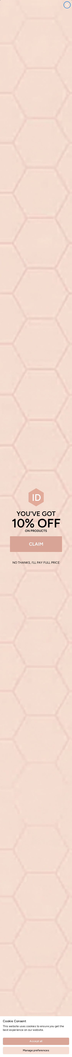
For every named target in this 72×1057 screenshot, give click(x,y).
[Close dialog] (67, 5)
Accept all (36, 1041)
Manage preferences (36, 1050)
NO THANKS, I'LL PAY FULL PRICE (36, 562)
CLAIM (36, 544)
